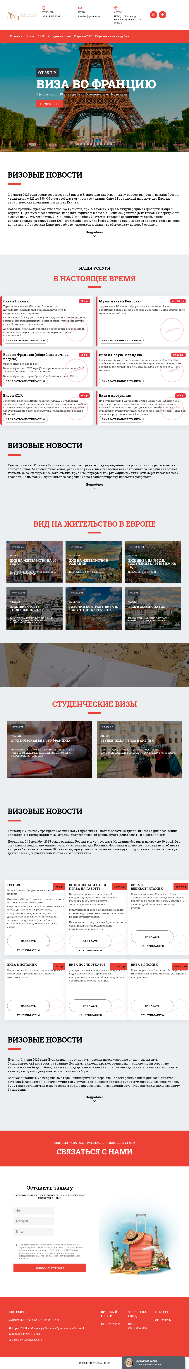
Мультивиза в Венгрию (120, 301)
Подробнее (49, 104)
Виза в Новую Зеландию (120, 355)
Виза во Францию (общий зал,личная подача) (36, 357)
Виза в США (13, 395)
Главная (16, 36)
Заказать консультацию (25, 340)
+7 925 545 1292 (51, 16)
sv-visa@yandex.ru (89, 16)
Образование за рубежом (114, 36)
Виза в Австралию (115, 395)
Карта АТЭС (83, 36)
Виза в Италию (16, 301)
